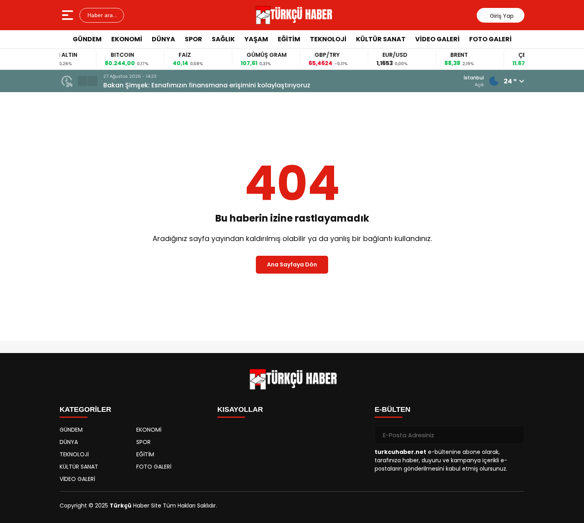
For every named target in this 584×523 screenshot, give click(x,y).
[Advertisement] (556, 169)
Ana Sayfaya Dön (292, 264)
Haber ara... (102, 15)
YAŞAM (256, 39)
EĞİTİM (289, 39)
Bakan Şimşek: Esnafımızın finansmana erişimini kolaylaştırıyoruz (206, 85)
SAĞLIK (223, 39)
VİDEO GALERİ (437, 39)
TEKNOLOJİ (328, 39)
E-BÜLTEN (392, 409)
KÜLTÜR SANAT (381, 39)
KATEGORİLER (85, 409)
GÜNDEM (87, 39)
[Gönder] (515, 435)
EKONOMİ (126, 39)
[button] (82, 81)
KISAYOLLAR (240, 409)
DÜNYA (163, 39)
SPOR (193, 39)
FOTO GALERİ (490, 39)
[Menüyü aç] (68, 15)
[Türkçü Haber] (293, 15)
